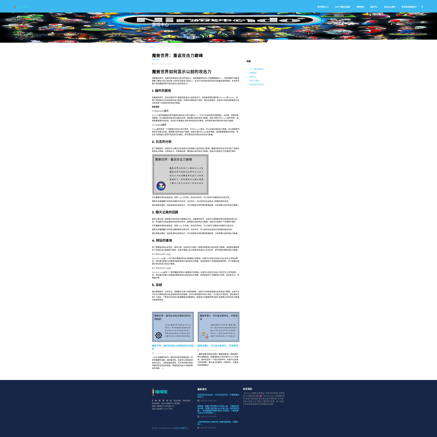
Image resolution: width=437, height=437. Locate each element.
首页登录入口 (323, 7)
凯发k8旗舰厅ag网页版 (170, 403)
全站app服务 (389, 7)
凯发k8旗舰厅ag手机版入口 (163, 406)
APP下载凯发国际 (342, 7)
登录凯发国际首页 (409, 7)
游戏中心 (374, 7)
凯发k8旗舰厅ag (181, 428)
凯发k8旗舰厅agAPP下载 (162, 409)
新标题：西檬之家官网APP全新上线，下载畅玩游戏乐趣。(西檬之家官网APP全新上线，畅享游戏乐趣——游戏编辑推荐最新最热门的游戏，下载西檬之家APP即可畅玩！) (218, 409)
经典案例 (360, 7)
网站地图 (177, 400)
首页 (154, 37)
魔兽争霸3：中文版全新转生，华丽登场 (217, 345)
